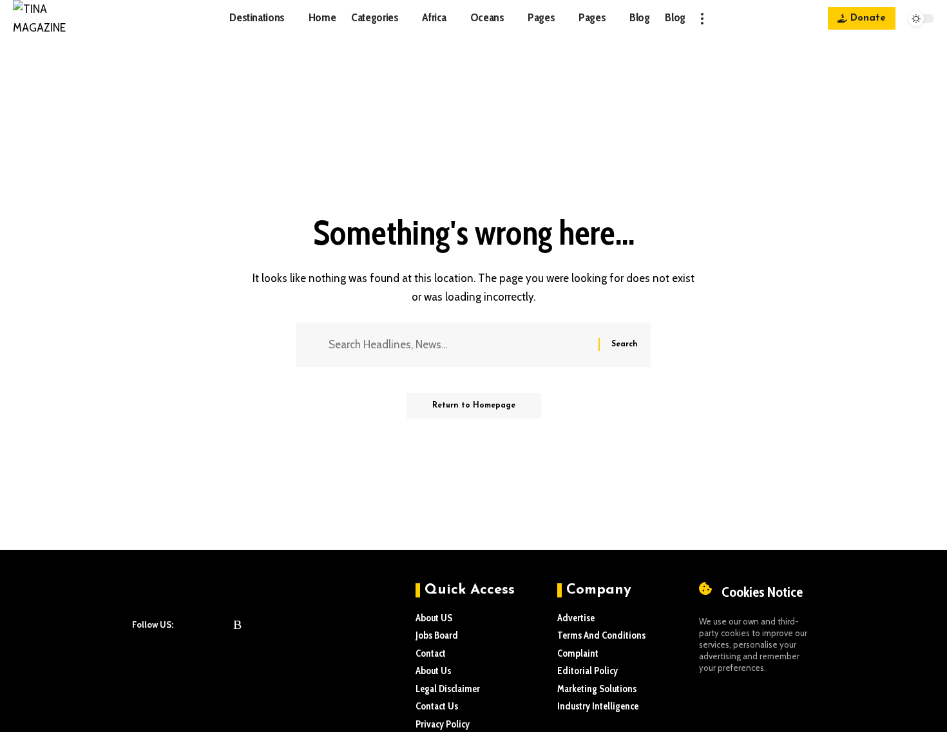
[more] (702, 19)
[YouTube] (221, 624)
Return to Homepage (473, 405)
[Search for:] (458, 345)
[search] (730, 19)
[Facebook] (188, 624)
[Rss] (237, 624)
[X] (204, 624)
